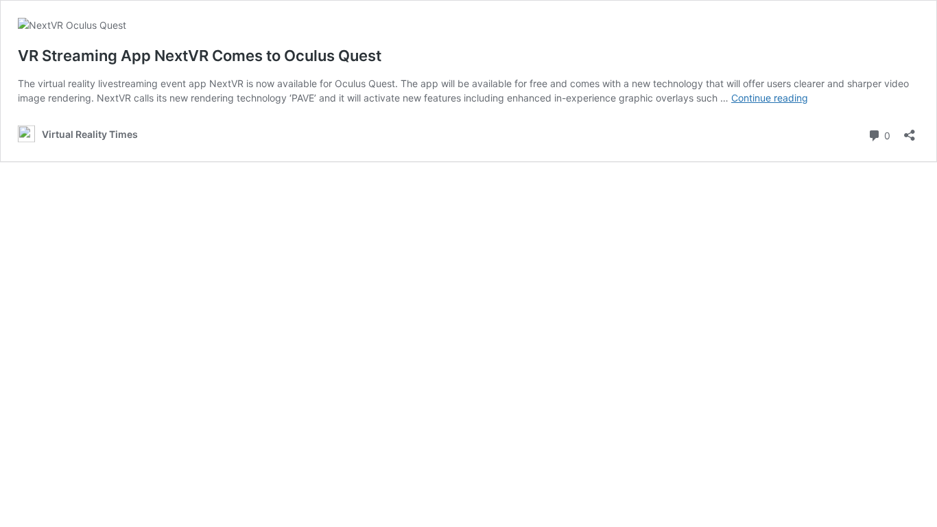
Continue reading (769, 98)
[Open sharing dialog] (909, 130)
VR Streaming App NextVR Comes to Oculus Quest (199, 56)
